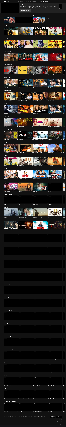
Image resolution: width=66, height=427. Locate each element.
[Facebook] (59, 419)
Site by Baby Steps (59, 424)
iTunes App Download (52, 417)
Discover (27, 1)
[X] (61, 419)
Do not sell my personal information (12, 417)
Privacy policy (30, 416)
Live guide (21, 1)
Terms (26, 416)
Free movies (34, 1)
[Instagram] (57, 419)
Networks (46, 1)
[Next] (62, 31)
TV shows (40, 1)
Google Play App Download (59, 417)
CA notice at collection (36, 416)
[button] (25, 10)
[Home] (6, 1)
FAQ (4, 417)
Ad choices (43, 416)
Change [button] (61, 421)
